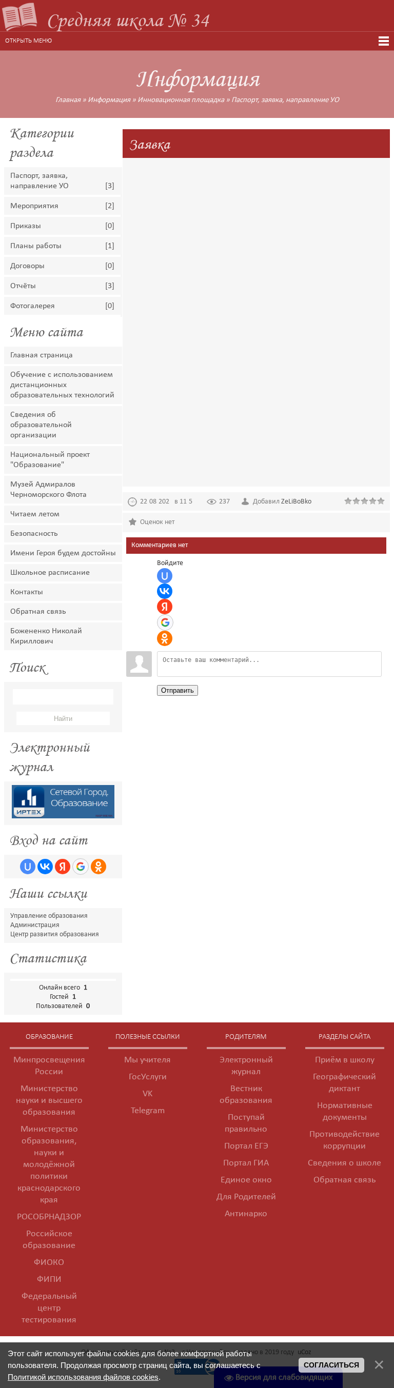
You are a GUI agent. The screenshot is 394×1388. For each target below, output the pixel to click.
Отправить (177, 690)
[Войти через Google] (80, 866)
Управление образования (49, 916)
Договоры (27, 266)
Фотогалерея (32, 306)
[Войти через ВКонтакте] (45, 866)
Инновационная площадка (180, 100)
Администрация (35, 925)
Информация (109, 100)
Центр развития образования (54, 934)
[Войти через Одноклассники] (98, 866)
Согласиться (331, 1365)
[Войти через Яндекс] (62, 866)
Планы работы (36, 246)
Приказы (25, 226)
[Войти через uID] (27, 866)
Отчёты (23, 286)
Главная (68, 100)
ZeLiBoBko (296, 502)
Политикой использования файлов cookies (83, 1377)
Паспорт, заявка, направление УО (285, 100)
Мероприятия (34, 206)
